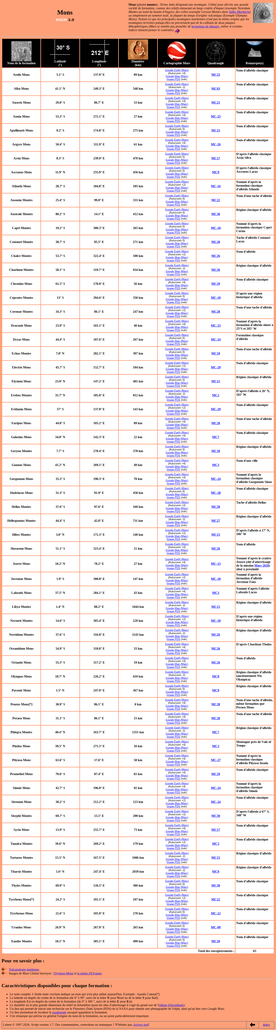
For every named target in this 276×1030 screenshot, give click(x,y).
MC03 (215, 88)
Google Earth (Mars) (177, 70)
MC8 (215, 676)
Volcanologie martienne (24, 969)
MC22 (215, 200)
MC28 (215, 242)
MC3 (215, 465)
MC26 (215, 256)
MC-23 (216, 325)
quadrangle (59, 1012)
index (266, 1024)
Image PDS (173, 79)
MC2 (215, 395)
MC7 (215, 437)
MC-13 (216, 563)
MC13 (215, 606)
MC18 (215, 451)
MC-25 (216, 116)
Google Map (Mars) (177, 76)
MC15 (215, 381)
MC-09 (216, 927)
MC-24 (216, 339)
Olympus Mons (63, 973)
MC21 (215, 102)
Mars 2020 (261, 565)
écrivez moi (141, 1024)
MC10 (215, 353)
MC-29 (216, 367)
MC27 (215, 520)
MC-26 (216, 144)
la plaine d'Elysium (89, 973)
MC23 (215, 74)
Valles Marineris (239, 12)
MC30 (215, 214)
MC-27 (216, 760)
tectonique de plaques (205, 26)
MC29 (215, 283)
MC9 (215, 172)
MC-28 (216, 492)
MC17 (215, 158)
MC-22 (216, 913)
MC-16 (216, 186)
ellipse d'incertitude (171, 1005)
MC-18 (216, 228)
